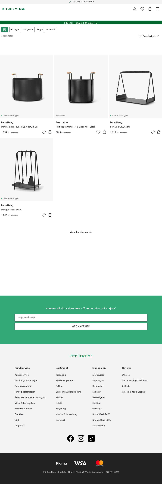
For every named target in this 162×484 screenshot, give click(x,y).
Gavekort (60, 420)
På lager (15, 29)
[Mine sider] (135, 9)
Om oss (126, 375)
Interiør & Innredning (66, 414)
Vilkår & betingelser (25, 403)
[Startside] (14, 9)
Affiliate (126, 386)
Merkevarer (98, 375)
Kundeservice (22, 375)
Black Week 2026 (101, 414)
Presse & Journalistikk (133, 392)
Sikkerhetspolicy (23, 409)
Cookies (19, 414)
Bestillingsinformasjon (26, 380)
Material (50, 29)
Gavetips (97, 409)
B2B (17, 420)
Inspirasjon (98, 380)
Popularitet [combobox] (149, 36)
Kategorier (27, 29)
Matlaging (61, 375)
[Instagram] (81, 438)
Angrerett (20, 426)
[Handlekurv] (150, 9)
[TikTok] (91, 438)
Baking (59, 386)
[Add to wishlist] (44, 132)
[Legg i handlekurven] (50, 132)
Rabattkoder (98, 426)
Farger (40, 29)
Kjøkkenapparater (65, 380)
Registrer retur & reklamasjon (30, 397)
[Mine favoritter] (142, 9)
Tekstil (59, 403)
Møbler (59, 397)
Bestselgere (98, 397)
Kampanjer (97, 386)
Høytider (96, 403)
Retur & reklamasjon (25, 392)
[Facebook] (70, 438)
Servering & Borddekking (68, 392)
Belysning (61, 409)
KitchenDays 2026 (101, 420)
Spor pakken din (23, 386)
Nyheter (96, 392)
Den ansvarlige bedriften (134, 380)
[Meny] (157, 9)
